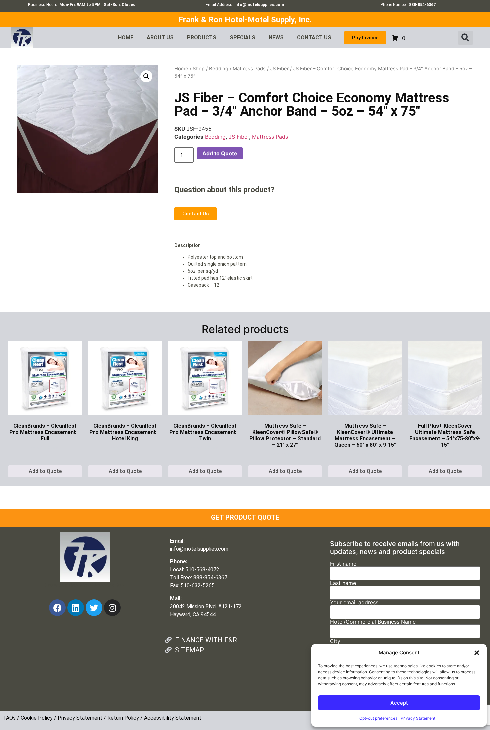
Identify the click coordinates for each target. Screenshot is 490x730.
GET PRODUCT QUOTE (245, 517)
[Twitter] (94, 607)
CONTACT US (314, 37)
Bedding (218, 69)
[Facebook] (57, 607)
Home (181, 69)
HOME (125, 37)
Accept (399, 703)
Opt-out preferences (378, 718)
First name (343, 564)
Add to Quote (219, 153)
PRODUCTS (201, 37)
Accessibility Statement (172, 718)
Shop (199, 69)
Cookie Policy (37, 718)
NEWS (276, 37)
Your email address (354, 603)
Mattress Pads (249, 69)
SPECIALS (242, 37)
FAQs (9, 718)
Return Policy (123, 718)
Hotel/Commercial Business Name (373, 622)
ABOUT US (160, 37)
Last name (343, 583)
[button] (476, 652)
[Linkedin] (75, 607)
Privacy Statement (418, 718)
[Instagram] (112, 607)
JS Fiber (279, 69)
